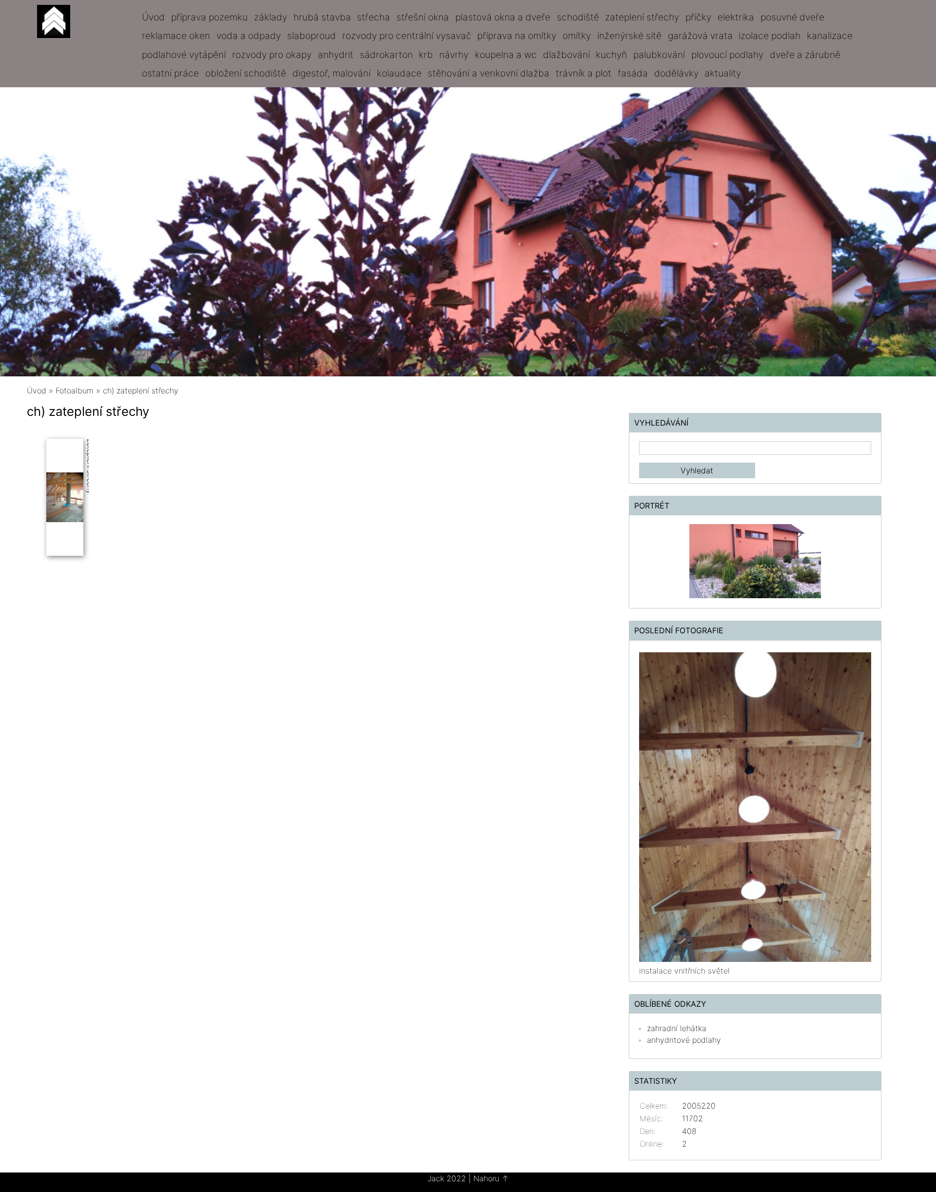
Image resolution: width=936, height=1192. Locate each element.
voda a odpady (248, 35)
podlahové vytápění (184, 54)
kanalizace (830, 35)
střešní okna (422, 17)
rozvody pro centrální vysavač (406, 35)
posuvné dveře (792, 17)
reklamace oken (176, 35)
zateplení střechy (642, 17)
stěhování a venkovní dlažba (488, 73)
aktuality (722, 73)
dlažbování (566, 54)
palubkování (659, 54)
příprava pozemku (209, 17)
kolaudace (399, 73)
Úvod (153, 17)
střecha (373, 17)
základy (270, 17)
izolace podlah (769, 35)
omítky (577, 35)
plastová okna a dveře (502, 17)
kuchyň (611, 54)
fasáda (633, 73)
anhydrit (335, 54)
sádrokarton (386, 54)
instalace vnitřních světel (684, 971)
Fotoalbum (75, 390)
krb (426, 54)
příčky (698, 17)
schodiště (578, 17)
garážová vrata (700, 35)
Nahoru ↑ (491, 1178)
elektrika (736, 17)
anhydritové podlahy (684, 1040)
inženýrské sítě (629, 35)
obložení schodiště (245, 73)
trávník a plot (583, 73)
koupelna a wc (506, 54)
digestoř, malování (331, 73)
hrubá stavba (322, 17)
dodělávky (676, 73)
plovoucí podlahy (727, 54)
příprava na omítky (516, 35)
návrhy (453, 54)
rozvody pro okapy (272, 54)
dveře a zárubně (805, 54)
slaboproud (311, 35)
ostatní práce (170, 73)
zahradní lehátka (676, 1028)
